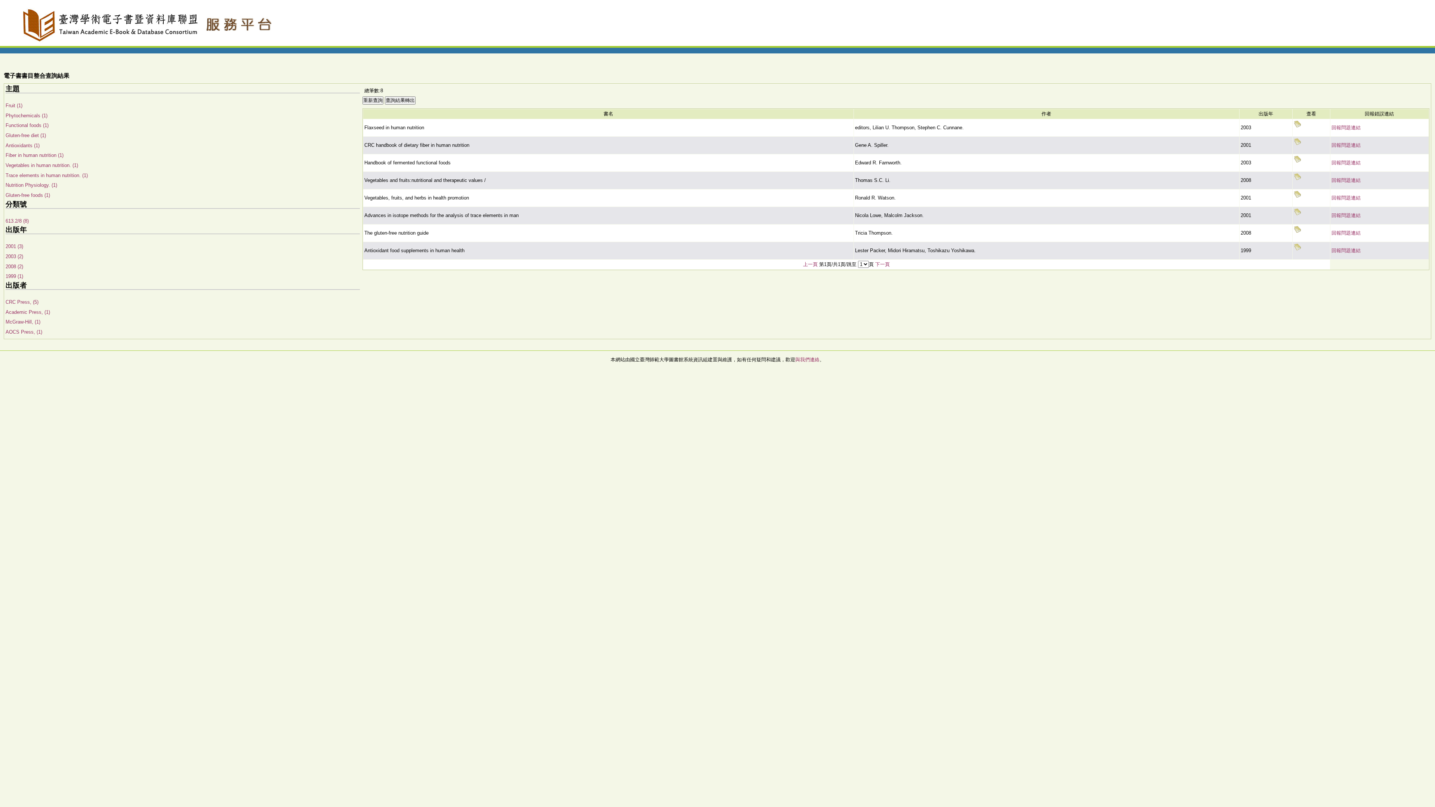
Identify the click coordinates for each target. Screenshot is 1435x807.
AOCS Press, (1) (24, 332)
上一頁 (810, 264)
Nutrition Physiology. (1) (31, 185)
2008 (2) (14, 266)
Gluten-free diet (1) (26, 135)
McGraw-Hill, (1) (23, 322)
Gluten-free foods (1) (28, 195)
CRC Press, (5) (22, 302)
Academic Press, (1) (28, 312)
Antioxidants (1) (23, 145)
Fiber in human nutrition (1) (35, 155)
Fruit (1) (14, 105)
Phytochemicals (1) (26, 115)
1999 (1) (14, 276)
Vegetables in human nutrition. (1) (42, 165)
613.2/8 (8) (17, 221)
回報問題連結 (1346, 127)
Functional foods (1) (27, 125)
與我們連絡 (807, 359)
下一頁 (882, 264)
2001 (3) (14, 246)
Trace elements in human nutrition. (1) (47, 175)
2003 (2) (14, 256)
